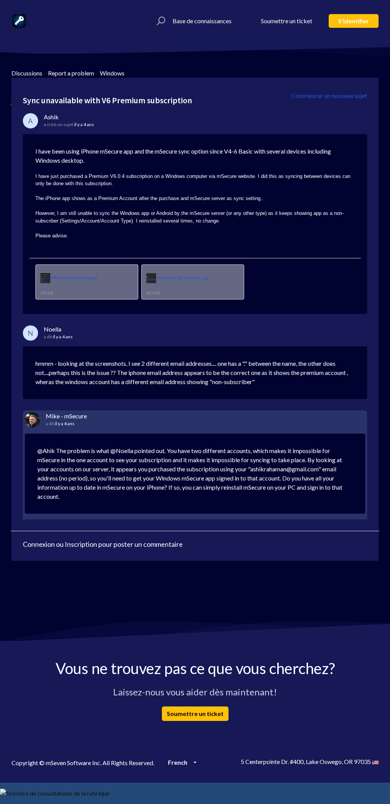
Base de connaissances (202, 20)
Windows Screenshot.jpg (182, 278)
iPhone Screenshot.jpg (74, 278)
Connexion (39, 544)
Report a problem (71, 73)
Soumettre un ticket (286, 20)
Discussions (26, 73)
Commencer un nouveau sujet (329, 95)
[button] (159, 21)
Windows (112, 73)
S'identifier (353, 20)
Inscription (81, 544)
